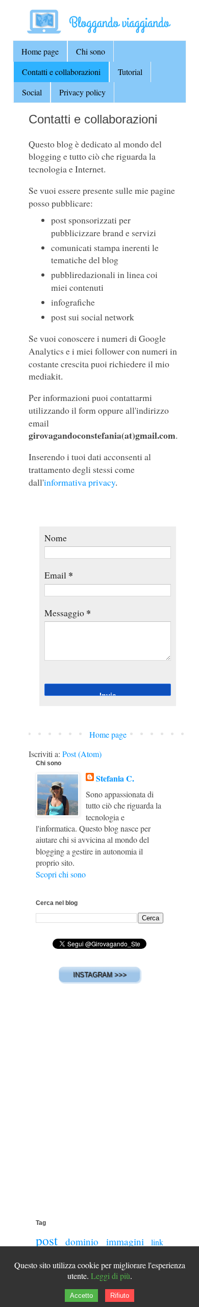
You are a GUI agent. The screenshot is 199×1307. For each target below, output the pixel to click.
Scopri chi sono (61, 874)
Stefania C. (115, 778)
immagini (125, 1241)
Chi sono (90, 51)
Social (32, 92)
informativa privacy (79, 482)
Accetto (81, 1295)
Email (58, 575)
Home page (40, 51)
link (157, 1242)
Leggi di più (110, 1275)
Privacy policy (82, 92)
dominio (81, 1241)
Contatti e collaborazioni (61, 71)
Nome (55, 538)
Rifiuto (119, 1295)
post (47, 1240)
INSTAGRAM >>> (100, 974)
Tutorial (130, 71)
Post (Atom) (82, 753)
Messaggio (67, 613)
